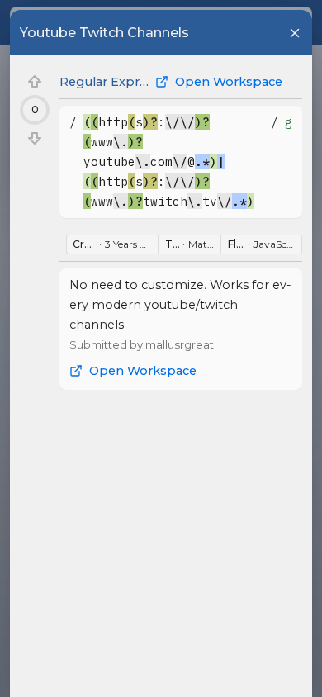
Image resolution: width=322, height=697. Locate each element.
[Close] (294, 33)
